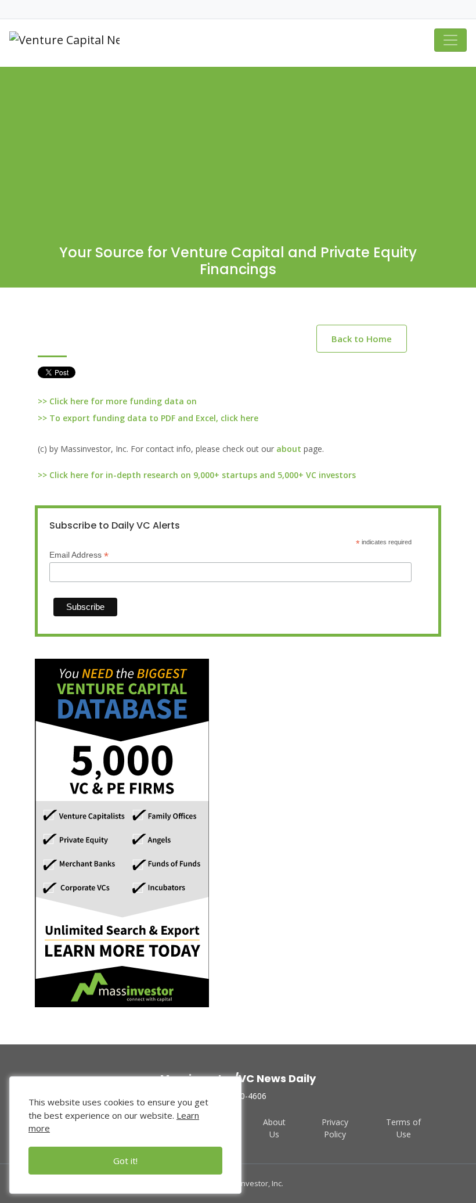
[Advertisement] (238, 148)
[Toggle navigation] (450, 40)
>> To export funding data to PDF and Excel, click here (148, 417)
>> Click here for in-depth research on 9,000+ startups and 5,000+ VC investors (197, 474)
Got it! (125, 1160)
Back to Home (361, 338)
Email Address (79, 555)
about (288, 448)
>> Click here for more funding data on (117, 401)
